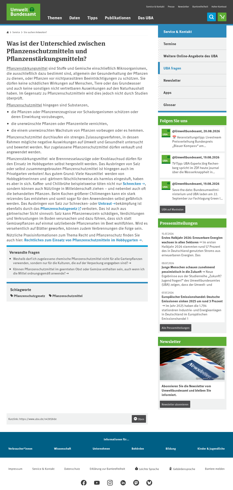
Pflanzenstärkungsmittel (27, 68)
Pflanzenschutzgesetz (58, 208)
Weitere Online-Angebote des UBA (190, 55)
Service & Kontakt (155, 6)
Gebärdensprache (184, 469)
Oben (140, 419)
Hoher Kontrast (219, 6)
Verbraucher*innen (20, 448)
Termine (169, 43)
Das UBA (145, 18)
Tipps (92, 18)
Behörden (138, 448)
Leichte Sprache (149, 469)
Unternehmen (101, 448)
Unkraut (105, 203)
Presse (171, 6)
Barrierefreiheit (200, 6)
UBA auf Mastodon (172, 209)
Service (16, 32)
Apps (167, 92)
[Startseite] (23, 12)
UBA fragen (172, 68)
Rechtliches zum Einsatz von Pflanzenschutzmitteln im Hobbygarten (81, 239)
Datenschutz (72, 469)
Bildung (171, 448)
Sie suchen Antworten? (35, 32)
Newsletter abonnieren (175, 404)
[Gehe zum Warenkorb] (222, 17)
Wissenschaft (62, 448)
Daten (74, 18)
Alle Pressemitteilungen (175, 328)
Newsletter (183, 6)
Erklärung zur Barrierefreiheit (107, 469)
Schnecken (132, 183)
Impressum (15, 469)
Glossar (169, 104)
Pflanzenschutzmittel (24, 104)
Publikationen (118, 18)
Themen (55, 18)
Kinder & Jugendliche (211, 448)
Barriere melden (215, 469)
